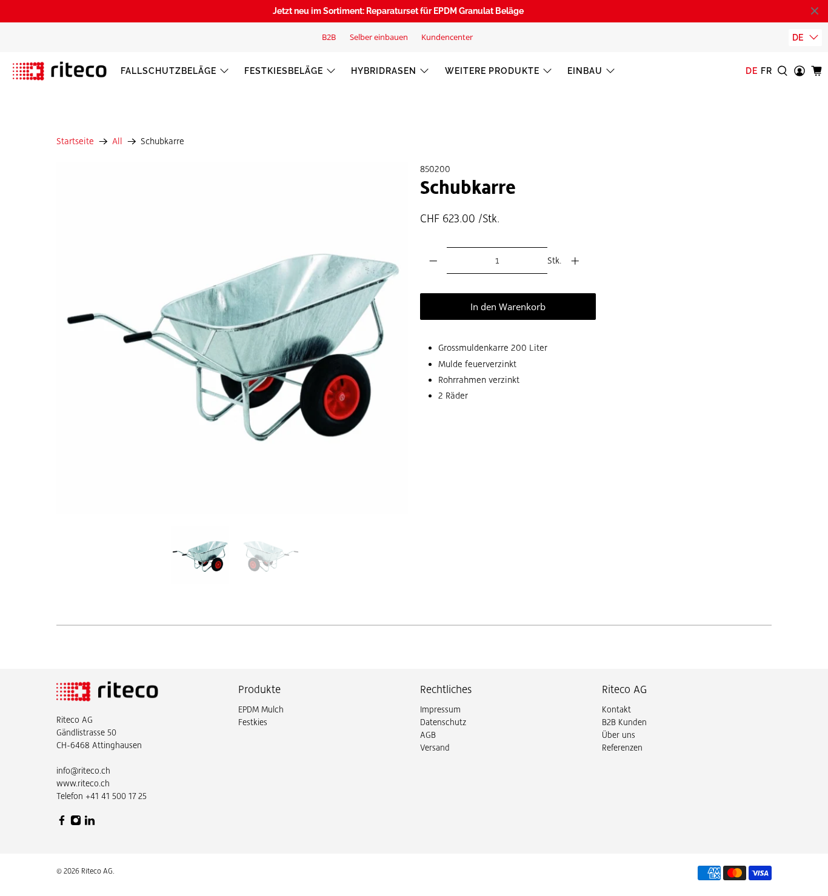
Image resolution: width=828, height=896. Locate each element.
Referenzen (622, 747)
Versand (435, 747)
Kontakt (616, 709)
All (117, 141)
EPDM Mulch (261, 709)
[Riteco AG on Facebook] (61, 823)
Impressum (440, 709)
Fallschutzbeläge (168, 71)
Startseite (75, 141)
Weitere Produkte (492, 71)
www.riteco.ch (83, 783)
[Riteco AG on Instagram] (75, 823)
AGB (428, 735)
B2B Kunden (624, 722)
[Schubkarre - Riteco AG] (232, 338)
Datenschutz (443, 722)
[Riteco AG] (60, 71)
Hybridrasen (383, 71)
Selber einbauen (379, 37)
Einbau (585, 71)
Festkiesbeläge (283, 71)
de (797, 37)
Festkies (252, 722)
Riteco (67, 720)
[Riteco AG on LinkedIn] (89, 823)
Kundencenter (447, 37)
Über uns (618, 735)
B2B (329, 37)
